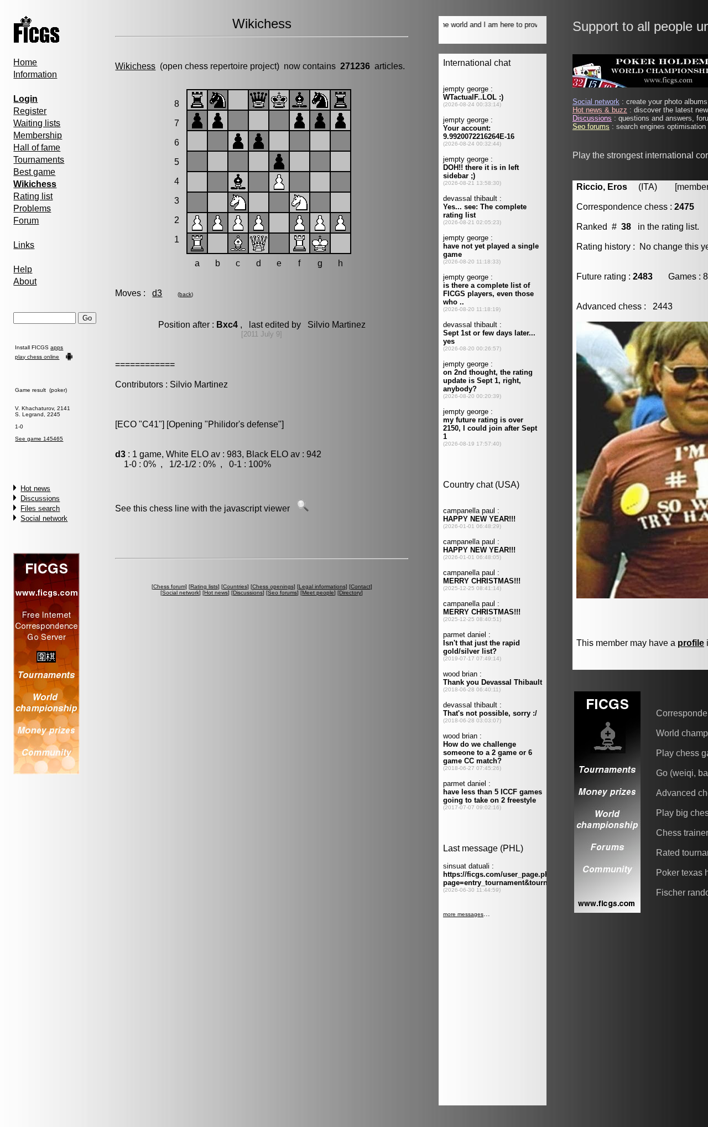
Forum (26, 220)
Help (22, 269)
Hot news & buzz (599, 110)
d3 (157, 293)
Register (29, 111)
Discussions (40, 498)
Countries (235, 586)
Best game (34, 172)
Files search (40, 508)
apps (56, 347)
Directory (350, 593)
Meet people (318, 593)
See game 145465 (39, 439)
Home (25, 62)
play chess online (37, 357)
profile (691, 643)
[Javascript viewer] (302, 508)
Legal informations (322, 586)
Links (23, 245)
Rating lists (204, 586)
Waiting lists (36, 123)
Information (35, 74)
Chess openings (273, 586)
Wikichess (135, 66)
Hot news (35, 488)
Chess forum (169, 586)
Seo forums (282, 593)
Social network (43, 518)
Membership (37, 135)
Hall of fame (36, 147)
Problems (32, 208)
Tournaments (38, 159)
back (185, 294)
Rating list (33, 196)
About (25, 281)
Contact (361, 586)
